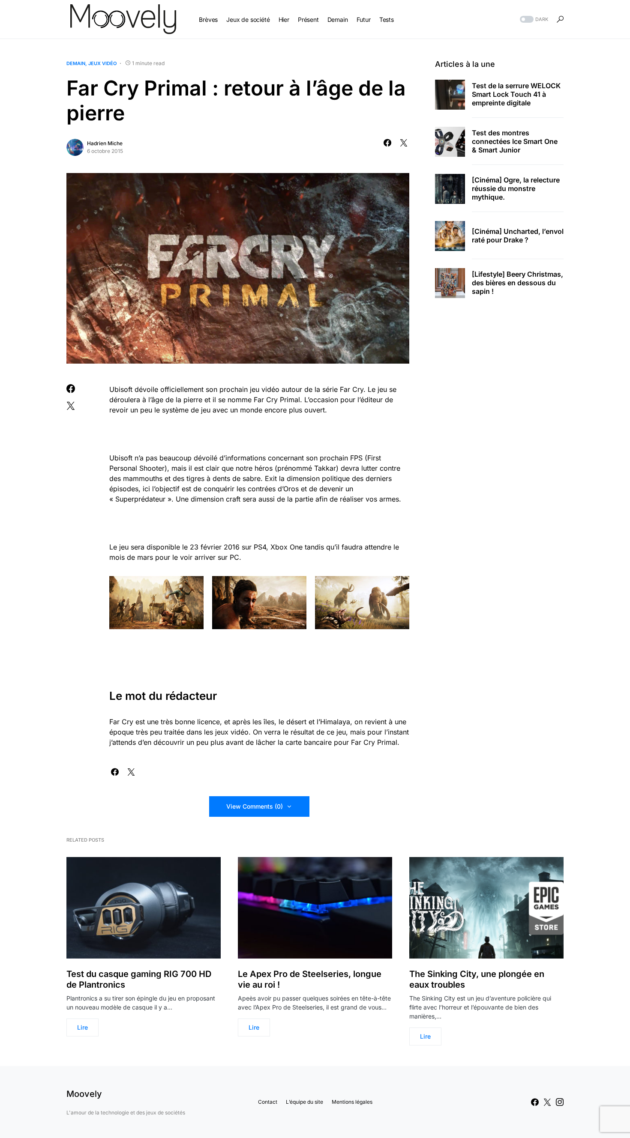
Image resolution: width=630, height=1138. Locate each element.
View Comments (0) (254, 806)
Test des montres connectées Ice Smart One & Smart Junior (515, 142)
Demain (75, 63)
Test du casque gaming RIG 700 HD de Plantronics (138, 979)
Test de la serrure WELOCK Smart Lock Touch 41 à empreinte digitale (516, 95)
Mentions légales (352, 1102)
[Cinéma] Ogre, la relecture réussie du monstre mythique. (516, 189)
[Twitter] (547, 1102)
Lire (82, 1027)
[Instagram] (560, 1102)
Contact (267, 1102)
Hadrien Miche (105, 143)
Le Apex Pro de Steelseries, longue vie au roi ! (309, 979)
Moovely (84, 1094)
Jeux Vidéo (102, 63)
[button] (533, 19)
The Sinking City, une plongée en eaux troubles (476, 979)
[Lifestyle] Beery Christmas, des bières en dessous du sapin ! (517, 283)
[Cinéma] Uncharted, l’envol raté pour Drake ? (518, 236)
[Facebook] (535, 1102)
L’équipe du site (304, 1102)
